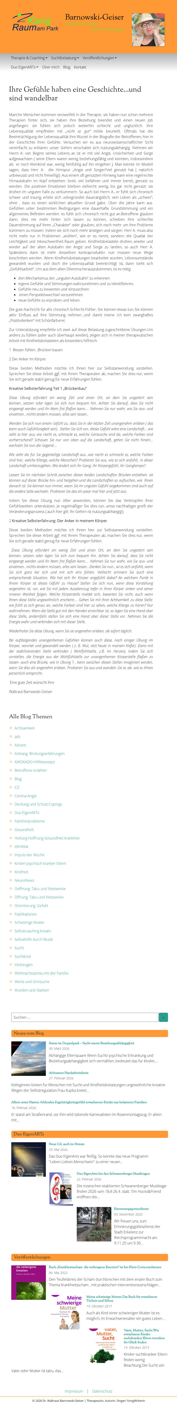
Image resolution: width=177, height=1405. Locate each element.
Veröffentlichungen (98, 57)
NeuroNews (24, 880)
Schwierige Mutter (29, 922)
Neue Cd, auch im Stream (67, 1144)
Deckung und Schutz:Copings (38, 804)
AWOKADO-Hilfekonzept (35, 761)
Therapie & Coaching (28, 57)
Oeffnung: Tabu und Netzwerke (40, 888)
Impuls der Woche (29, 854)
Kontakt (80, 67)
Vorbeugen (23, 964)
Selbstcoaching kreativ (33, 930)
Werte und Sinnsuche (32, 981)
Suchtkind (23, 956)
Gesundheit (24, 829)
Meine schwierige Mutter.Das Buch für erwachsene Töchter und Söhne (121, 1299)
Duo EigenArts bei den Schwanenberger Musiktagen (113, 1173)
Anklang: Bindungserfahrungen (40, 753)
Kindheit (21, 871)
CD (17, 787)
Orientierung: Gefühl (31, 905)
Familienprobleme (30, 821)
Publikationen (26, 914)
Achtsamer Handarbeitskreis (68, 1073)
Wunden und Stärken (32, 990)
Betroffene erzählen (31, 770)
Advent (20, 745)
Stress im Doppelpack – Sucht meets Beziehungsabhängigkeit (91, 1043)
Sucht (19, 947)
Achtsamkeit (25, 728)
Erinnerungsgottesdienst (131, 1209)
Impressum (74, 1391)
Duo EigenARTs (23, 67)
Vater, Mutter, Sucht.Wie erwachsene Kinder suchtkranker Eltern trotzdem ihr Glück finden (144, 1336)
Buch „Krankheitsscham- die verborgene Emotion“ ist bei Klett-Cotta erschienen (105, 1267)
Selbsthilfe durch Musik (34, 939)
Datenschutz (102, 1391)
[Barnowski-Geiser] (35, 21)
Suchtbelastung (63, 57)
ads (17, 736)
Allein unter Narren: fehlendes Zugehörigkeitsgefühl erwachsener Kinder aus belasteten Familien (79, 1102)
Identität (21, 846)
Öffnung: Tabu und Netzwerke (39, 897)
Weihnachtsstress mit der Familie (41, 973)
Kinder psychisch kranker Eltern (40, 863)
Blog (66, 67)
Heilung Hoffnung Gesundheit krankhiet (47, 838)
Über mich (50, 67)
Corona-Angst (25, 795)
